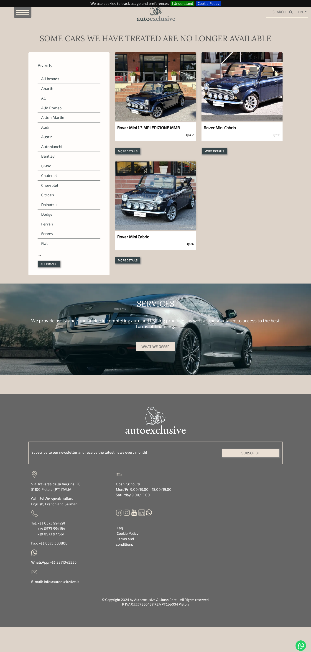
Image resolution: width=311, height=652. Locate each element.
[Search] (292, 12)
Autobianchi (51, 146)
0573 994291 (51, 523)
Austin (47, 136)
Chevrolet (49, 185)
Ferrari (47, 224)
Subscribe (250, 453)
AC (43, 98)
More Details (128, 151)
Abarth (47, 88)
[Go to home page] (149, 12)
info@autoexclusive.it (61, 581)
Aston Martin (52, 117)
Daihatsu (49, 204)
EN (300, 12)
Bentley (48, 156)
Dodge (46, 214)
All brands (50, 78)
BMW (46, 166)
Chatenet (49, 175)
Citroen (47, 194)
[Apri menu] (22, 12)
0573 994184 (51, 528)
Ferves (47, 233)
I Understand (182, 3)
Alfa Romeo (51, 107)
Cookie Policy (208, 3)
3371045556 (63, 562)
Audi (45, 127)
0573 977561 (51, 534)
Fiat (44, 243)
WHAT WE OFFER (155, 346)
